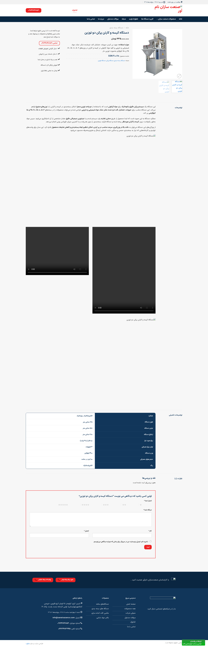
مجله (124, 19)
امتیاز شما (148, 501)
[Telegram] (61, 10)
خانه (180, 19)
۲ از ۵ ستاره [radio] (131, 505)
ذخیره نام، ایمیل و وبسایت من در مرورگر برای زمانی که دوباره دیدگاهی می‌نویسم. (120, 541)
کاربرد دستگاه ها (147, 19)
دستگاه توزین (102, 61)
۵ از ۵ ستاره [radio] (73, 505)
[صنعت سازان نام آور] (166, 10)
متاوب (28, 643)
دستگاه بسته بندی (116, 27)
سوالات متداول (113, 19)
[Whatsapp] (66, 10)
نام (150, 531)
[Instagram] (56, 10)
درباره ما (101, 19)
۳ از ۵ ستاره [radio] (114, 505)
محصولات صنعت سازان (167, 19)
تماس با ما (91, 19)
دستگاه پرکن (109, 61)
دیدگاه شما (147, 510)
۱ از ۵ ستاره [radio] (147, 505)
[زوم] (179, 76)
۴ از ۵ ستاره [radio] (94, 505)
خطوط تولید (133, 19)
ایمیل (86, 531)
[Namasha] (46, 10)
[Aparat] (51, 10)
